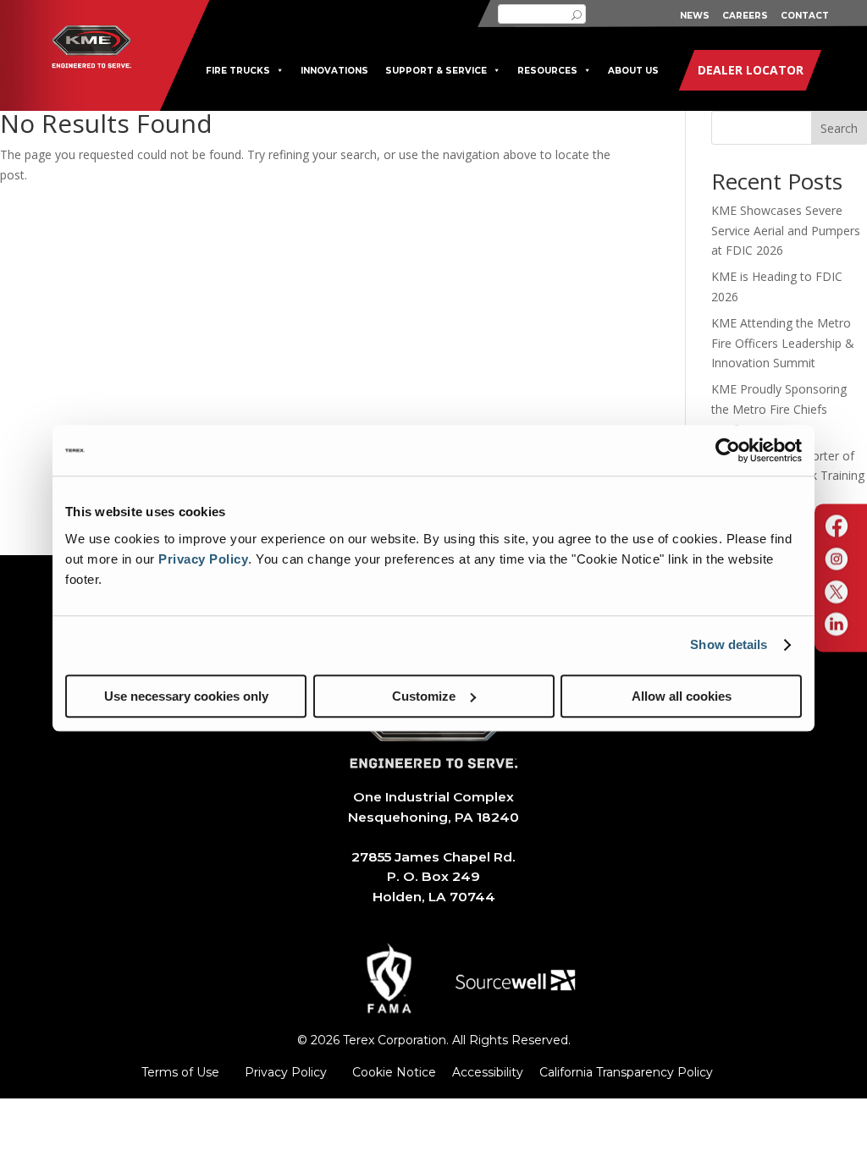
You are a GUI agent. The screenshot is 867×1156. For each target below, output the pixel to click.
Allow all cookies (682, 696)
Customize (424, 696)
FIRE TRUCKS (238, 70)
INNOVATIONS (334, 70)
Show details (728, 644)
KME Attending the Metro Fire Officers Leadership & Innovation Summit (782, 343)
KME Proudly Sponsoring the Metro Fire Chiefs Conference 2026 (779, 409)
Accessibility (487, 1072)
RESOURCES (547, 70)
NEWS (695, 15)
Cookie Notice (394, 1072)
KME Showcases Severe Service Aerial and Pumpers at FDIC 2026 (785, 230)
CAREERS (745, 15)
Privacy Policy (203, 559)
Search (839, 128)
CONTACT (805, 15)
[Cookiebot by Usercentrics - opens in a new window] (728, 450)
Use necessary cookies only (186, 696)
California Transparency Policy (626, 1072)
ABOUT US (633, 70)
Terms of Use (180, 1072)
